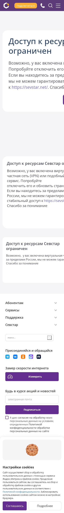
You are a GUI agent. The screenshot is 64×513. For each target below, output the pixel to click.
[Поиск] (49, 338)
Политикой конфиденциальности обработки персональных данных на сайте (30, 428)
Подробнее (45, 506)
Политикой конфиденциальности (21, 491)
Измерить (35, 376)
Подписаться (32, 409)
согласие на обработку (32, 417)
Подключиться (26, 5)
